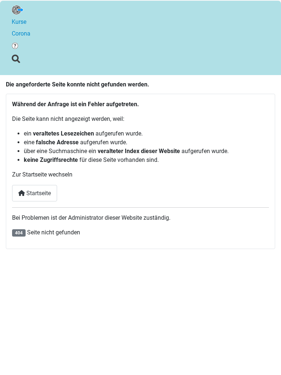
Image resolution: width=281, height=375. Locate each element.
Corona (21, 33)
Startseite (38, 193)
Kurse (19, 21)
